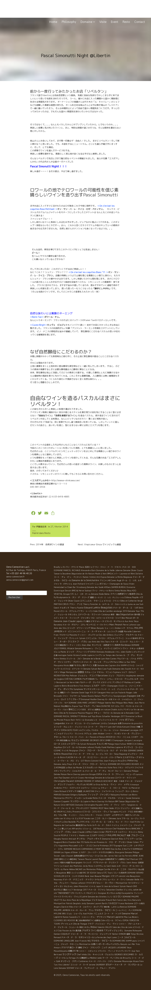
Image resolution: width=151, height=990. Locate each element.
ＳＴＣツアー (129, 838)
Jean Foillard (79, 583)
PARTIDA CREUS (61, 604)
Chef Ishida (82, 954)
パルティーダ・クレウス (89, 682)
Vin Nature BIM (111, 801)
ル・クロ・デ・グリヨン (115, 842)
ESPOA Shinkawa (97, 652)
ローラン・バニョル (122, 737)
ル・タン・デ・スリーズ (79, 597)
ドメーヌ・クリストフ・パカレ (112, 862)
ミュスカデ (79, 818)
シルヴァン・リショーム (90, 788)
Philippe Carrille (103, 869)
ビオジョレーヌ (97, 621)
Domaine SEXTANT (66, 968)
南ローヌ (73, 947)
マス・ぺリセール (127, 706)
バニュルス (98, 913)
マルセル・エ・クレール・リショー (105, 730)
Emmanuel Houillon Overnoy (93, 699)
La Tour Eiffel (129, 662)
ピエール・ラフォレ (114, 920)
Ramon (85, 577)
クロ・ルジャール (98, 618)
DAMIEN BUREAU (118, 587)
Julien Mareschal (80, 886)
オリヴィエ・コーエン (133, 747)
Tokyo (133, 934)
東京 (69, 872)
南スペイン (87, 665)
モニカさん (67, 811)
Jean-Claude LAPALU (82, 831)
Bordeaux (126, 644)
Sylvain (82, 638)
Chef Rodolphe (119, 828)
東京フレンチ (130, 815)
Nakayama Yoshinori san (121, 794)
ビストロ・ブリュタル (124, 679)
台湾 (120, 723)
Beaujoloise (61, 872)
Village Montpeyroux (68, 672)
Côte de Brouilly (122, 958)
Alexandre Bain (88, 570)
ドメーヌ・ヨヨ (129, 567)
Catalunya (106, 614)
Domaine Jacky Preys (63, 764)
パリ (101, 906)
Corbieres (83, 961)
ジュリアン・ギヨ (128, 808)
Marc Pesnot (115, 624)
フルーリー (118, 771)
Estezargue (134, 784)
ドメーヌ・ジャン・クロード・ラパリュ (90, 764)
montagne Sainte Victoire (69, 655)
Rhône (94, 927)
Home (53, 21)
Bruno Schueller (103, 716)
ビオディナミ (106, 682)
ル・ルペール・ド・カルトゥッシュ (113, 604)
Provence (77, 811)
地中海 (137, 614)
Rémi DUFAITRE (103, 706)
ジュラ (94, 900)
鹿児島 (78, 930)
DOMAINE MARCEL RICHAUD (67, 570)
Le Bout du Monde (74, 767)
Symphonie (78, 689)
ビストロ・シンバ (113, 618)
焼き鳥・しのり (110, 907)
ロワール (75, 743)
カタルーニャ (90, 672)
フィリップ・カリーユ (123, 791)
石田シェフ (90, 567)
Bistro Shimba (60, 658)
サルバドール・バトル (126, 658)
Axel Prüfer (88, 913)
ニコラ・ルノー (101, 818)
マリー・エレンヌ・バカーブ (104, 757)
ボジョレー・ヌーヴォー (103, 882)
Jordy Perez (88, 866)
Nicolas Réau (125, 590)
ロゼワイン (117, 648)
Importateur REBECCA (125, 744)
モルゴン (75, 740)
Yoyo (94, 716)
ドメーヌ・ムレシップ (107, 631)
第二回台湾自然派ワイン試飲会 (88, 920)
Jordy (83, 903)
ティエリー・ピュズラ (86, 635)
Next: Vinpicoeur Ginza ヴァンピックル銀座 (99, 544)
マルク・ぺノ (89, 706)
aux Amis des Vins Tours (99, 641)
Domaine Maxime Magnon (81, 713)
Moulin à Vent (101, 573)
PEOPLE (64, 835)
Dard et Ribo (67, 906)
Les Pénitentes (89, 869)
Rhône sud (86, 716)
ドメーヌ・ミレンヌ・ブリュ (96, 662)
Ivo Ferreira (127, 855)
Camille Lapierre (87, 655)
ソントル (91, 886)
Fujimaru (117, 672)
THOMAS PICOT (97, 808)
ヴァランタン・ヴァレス (71, 896)
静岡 (80, 947)
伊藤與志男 (41, 526)
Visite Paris (112, 767)
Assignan (102, 893)
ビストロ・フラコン (112, 601)
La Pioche (62, 652)
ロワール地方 (139, 903)
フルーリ (65, 737)
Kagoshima (63, 845)
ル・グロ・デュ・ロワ (75, 761)
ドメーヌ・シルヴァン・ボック (86, 907)
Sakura (100, 873)
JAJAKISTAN (88, 791)
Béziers (135, 917)
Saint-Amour (132, 862)
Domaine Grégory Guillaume (74, 794)
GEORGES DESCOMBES (124, 954)
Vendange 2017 (80, 889)
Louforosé (95, 723)
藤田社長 (79, 825)
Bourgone (119, 852)
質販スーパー (65, 692)
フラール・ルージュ (130, 818)
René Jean (89, 876)
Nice (113, 702)
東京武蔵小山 (65, 740)
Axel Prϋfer (135, 822)
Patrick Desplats (73, 903)
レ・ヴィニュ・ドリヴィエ (102, 648)
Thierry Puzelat (77, 607)
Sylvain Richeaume (88, 744)
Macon (81, 567)
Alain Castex (110, 658)
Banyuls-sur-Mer (127, 944)
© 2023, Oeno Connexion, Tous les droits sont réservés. (82, 975)
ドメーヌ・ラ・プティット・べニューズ (119, 774)
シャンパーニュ (92, 583)
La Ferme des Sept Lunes (106, 937)
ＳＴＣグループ (73, 699)
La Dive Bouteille (68, 822)
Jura (119, 818)
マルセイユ (64, 634)
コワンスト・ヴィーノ (106, 951)
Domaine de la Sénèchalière (85, 580)
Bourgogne (76, 862)
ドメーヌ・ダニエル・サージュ (78, 723)
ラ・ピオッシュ (66, 584)
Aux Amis (67, 900)
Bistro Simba (114, 590)
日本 (138, 696)
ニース (120, 937)
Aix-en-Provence (97, 842)
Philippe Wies (122, 703)
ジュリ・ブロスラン (117, 675)
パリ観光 (86, 621)
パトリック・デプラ (91, 862)
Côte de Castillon (105, 611)
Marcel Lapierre (115, 916)
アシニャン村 (105, 580)
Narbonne (129, 903)
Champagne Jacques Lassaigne (127, 740)
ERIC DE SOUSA (89, 873)
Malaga (111, 744)
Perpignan (73, 750)
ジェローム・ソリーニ (127, 686)
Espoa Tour (77, 706)
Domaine (87, 21)
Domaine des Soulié (121, 668)
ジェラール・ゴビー (74, 658)
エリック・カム (60, 726)
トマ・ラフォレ (127, 628)
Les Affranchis (75, 828)
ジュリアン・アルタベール (125, 634)
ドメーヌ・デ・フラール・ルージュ (88, 754)
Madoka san (84, 835)
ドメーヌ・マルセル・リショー (111, 798)
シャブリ (98, 655)
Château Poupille (131, 597)
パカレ (117, 652)
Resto (126, 21)
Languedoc (59, 723)
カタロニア (102, 835)
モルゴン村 (102, 743)
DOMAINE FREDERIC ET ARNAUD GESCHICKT (94, 781)
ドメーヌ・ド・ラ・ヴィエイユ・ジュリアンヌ (91, 934)
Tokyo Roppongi (120, 754)
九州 (58, 961)
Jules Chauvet (67, 856)
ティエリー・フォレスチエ (79, 815)
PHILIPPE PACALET (116, 835)
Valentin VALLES (104, 927)
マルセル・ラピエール (101, 940)
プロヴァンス (111, 831)
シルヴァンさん (84, 730)
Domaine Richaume (83, 648)
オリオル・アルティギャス (89, 838)
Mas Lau (127, 917)
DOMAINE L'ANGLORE (64, 940)
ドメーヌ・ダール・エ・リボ (125, 607)
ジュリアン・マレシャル (73, 733)
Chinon (133, 727)
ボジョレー (104, 583)
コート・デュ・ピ (61, 577)
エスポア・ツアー (99, 685)
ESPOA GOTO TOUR (69, 730)
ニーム (118, 910)
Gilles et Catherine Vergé (131, 601)
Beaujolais (107, 607)
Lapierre (87, 801)
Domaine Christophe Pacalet (89, 804)
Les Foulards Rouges (123, 692)
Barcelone (103, 675)
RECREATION (59, 675)
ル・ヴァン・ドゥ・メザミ (118, 784)
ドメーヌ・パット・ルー (79, 737)
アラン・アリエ (76, 604)
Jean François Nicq (113, 760)
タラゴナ (93, 692)
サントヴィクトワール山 (125, 951)
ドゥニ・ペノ (126, 910)
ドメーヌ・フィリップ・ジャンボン (75, 618)
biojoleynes (131, 675)
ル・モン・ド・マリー (121, 822)
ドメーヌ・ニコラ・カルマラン (124, 869)
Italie (95, 611)
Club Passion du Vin (66, 930)
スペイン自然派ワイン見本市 (122, 594)
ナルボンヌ (64, 607)
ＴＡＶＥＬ (73, 835)
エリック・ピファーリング (78, 628)
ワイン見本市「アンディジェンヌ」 (107, 930)
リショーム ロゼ (89, 828)
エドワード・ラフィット (125, 777)
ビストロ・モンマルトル (114, 621)
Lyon (103, 658)
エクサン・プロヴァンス (73, 662)
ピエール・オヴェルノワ (70, 611)
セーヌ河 (108, 699)
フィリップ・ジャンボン (98, 794)
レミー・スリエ (85, 845)
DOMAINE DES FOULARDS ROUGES (123, 764)
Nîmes (93, 628)
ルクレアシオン (124, 709)
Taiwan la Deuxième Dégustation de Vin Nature (74, 573)
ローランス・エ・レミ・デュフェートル (109, 597)
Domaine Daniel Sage (80, 692)
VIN (57, 740)
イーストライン (102, 624)
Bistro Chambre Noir (71, 842)
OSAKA (81, 876)
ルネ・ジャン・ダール (126, 866)
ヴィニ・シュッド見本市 (128, 638)
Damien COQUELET (62, 934)
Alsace (70, 648)
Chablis (114, 709)
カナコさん (115, 706)
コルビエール (129, 937)
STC (140, 859)
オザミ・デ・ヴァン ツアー (114, 805)
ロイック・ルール (70, 747)
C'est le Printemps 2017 (103, 845)
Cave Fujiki (107, 669)
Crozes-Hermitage (86, 777)
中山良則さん (66, 706)
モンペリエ (91, 624)
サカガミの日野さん (107, 852)
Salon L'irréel (98, 832)
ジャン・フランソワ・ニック (94, 947)
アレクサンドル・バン (85, 821)
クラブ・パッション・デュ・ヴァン (103, 923)
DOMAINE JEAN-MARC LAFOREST (83, 703)
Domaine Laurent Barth (97, 903)
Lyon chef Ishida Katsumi (118, 726)
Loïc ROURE (87, 784)
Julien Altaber (98, 733)
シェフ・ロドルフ (129, 672)
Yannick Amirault (69, 839)
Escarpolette (127, 893)
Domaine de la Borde (91, 658)
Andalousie (110, 651)
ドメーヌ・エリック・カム (121, 641)
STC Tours (108, 872)
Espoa (103, 577)
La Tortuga (71, 958)
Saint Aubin (111, 866)
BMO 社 (75, 590)
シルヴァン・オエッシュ (127, 832)
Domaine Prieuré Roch (107, 900)
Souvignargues (120, 696)
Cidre (103, 920)
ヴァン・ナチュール (100, 590)
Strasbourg (81, 587)
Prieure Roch (69, 720)
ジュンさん (128, 889)
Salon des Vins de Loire (122, 927)
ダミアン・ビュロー (73, 798)
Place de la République (81, 900)
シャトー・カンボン (113, 733)
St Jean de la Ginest (110, 886)
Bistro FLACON (66, 757)
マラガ (89, 883)
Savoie (128, 798)
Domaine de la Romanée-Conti (126, 713)
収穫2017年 (73, 951)
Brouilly (57, 567)
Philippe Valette (104, 703)
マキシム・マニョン (105, 672)
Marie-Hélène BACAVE (72, 869)
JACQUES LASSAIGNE (117, 947)
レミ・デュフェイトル (102, 720)
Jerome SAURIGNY (97, 964)
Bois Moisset (127, 618)
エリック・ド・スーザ (79, 964)
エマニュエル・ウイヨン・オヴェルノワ (102, 638)
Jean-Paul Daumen (62, 777)
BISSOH (109, 737)
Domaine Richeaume (133, 930)
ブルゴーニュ (137, 835)
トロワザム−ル (100, 866)
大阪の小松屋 (64, 862)
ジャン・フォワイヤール (104, 791)
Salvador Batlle (132, 879)
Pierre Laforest (130, 624)
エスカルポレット (90, 767)
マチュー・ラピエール (103, 713)
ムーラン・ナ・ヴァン (117, 879)
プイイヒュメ (66, 923)
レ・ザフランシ (99, 917)
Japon (98, 886)
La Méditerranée (94, 958)
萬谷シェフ (68, 889)
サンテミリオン (90, 689)
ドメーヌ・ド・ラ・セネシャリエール (77, 937)
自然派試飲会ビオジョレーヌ (85, 856)
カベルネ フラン (100, 879)
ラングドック (69, 954)
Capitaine (139, 774)
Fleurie (88, 859)
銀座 (92, 597)
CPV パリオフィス (78, 893)
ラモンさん (72, 614)
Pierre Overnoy (97, 801)
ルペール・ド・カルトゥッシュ (105, 825)
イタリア (114, 876)
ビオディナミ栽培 (74, 791)
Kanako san (89, 818)
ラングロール (76, 801)
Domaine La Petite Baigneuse (119, 577)
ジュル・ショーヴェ (74, 913)
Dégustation (127, 614)
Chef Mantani (131, 859)
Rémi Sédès (109, 808)
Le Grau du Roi (99, 784)
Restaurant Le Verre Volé (67, 682)
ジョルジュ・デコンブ (87, 675)
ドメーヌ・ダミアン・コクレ (74, 624)
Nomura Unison (104, 828)
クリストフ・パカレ (78, 641)
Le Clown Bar (70, 587)
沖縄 (138, 726)
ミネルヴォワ (127, 849)
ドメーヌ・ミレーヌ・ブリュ (82, 910)
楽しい (64, 828)
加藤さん (139, 808)
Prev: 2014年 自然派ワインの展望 (47, 544)
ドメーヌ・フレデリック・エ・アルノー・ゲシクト (95, 968)
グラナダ (65, 947)
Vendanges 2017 (118, 716)
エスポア (93, 835)
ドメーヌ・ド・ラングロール (127, 964)
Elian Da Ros (116, 849)
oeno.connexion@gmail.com (19, 579)
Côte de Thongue (80, 924)
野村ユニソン (75, 709)
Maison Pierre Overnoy (70, 774)
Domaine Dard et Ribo (112, 838)
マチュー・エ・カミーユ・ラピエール (116, 788)
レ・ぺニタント (76, 577)
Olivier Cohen (133, 842)
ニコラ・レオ (132, 845)
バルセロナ (112, 903)
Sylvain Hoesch (126, 886)
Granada (89, 719)
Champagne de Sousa (119, 583)
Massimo (73, 634)
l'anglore (131, 804)
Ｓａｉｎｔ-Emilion (112, 628)
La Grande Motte (90, 798)
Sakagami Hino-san (105, 692)
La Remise (122, 906)
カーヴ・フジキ (118, 720)
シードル (62, 958)
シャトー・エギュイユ (88, 951)
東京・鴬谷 (115, 614)
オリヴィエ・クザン (69, 961)
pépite (134, 941)
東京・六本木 (119, 781)
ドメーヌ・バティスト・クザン (101, 961)
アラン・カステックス (71, 788)
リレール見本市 (120, 872)
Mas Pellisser (71, 675)
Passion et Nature (98, 737)
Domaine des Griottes (97, 896)
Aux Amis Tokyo (131, 621)
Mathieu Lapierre (115, 747)
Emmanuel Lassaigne (129, 730)
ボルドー (110, 964)
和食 (128, 835)
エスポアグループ (130, 757)
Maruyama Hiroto (61, 665)
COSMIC (57, 750)
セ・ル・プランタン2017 (79, 808)
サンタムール (69, 818)
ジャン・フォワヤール (71, 696)
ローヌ (57, 743)
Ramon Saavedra (70, 917)
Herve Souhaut (85, 590)
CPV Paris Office (116, 662)
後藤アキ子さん (75, 665)
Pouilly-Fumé (100, 747)
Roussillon (66, 753)
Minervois (103, 767)
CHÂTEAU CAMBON (73, 679)
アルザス (86, 930)
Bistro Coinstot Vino (94, 760)
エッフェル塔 (76, 873)
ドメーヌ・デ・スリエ (83, 757)
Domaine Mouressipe (123, 961)
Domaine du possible (132, 723)
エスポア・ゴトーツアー (88, 852)
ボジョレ (129, 719)
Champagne (112, 685)
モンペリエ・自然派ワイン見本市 (106, 645)
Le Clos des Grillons (105, 634)
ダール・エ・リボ (103, 821)
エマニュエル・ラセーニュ (91, 600)
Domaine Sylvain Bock (92, 668)
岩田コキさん (84, 927)
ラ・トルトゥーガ (85, 917)
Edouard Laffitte (92, 607)
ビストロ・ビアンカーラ (73, 669)
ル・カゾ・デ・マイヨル (116, 750)
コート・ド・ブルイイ (97, 726)
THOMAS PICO (94, 577)
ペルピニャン (91, 893)
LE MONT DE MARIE (101, 849)
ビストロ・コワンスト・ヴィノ (95, 811)
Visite (102, 21)
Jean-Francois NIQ (83, 941)
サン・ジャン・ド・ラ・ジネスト (108, 567)
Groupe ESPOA (95, 774)
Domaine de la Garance (105, 777)
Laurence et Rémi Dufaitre (131, 573)
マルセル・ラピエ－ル (104, 910)
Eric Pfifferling (130, 760)
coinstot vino (124, 876)
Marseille (128, 631)
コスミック (65, 744)
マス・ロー (108, 754)
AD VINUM (58, 811)
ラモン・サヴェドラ (126, 767)
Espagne (131, 695)
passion (85, 774)
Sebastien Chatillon (114, 889)
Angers (57, 906)
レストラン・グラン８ (69, 567)
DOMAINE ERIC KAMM (122, 940)
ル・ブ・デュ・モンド (132, 655)
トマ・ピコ (67, 631)
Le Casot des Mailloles (71, 866)
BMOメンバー (113, 573)
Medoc (131, 703)
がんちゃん (68, 886)
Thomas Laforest (78, 883)
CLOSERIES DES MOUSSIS (64, 920)
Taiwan (81, 859)
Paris (119, 757)
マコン (117, 808)
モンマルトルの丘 (114, 893)
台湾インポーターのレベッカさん (105, 944)
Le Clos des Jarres (105, 856)
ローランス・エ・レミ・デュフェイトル (113, 689)
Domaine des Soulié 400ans (99, 587)
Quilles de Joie (133, 604)
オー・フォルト (96, 815)
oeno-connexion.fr (15, 576)
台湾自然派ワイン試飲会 (115, 859)
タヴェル (88, 733)
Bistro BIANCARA (133, 828)
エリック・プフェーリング (78, 651)
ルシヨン (117, 896)
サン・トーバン (86, 611)
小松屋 (120, 631)
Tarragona (114, 811)
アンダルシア (118, 682)
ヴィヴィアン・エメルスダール (72, 771)
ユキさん (103, 723)
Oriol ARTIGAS (68, 804)
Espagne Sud (120, 845)
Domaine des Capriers (106, 665)
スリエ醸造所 (81, 958)
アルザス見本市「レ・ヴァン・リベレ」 (98, 679)
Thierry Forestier (90, 604)
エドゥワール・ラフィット (89, 614)
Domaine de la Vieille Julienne (109, 570)
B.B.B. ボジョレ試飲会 (91, 709)
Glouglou (57, 839)
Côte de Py (63, 713)
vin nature (105, 709)
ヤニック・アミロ (126, 811)
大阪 (95, 665)
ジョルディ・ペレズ (74, 784)
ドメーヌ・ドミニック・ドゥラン (78, 879)
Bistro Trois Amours (82, 686)
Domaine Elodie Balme (100, 594)
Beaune (98, 876)
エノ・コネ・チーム (82, 594)
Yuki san (118, 856)
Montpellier (122, 883)
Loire (84, 896)
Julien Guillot (126, 652)
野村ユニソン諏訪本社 (68, 859)
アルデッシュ (107, 696)
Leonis (56, 862)
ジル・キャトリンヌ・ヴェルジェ (100, 954)
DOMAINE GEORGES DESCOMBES (96, 740)
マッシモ (65, 750)
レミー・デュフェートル (77, 727)
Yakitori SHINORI (119, 934)
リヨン (78, 645)
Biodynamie (62, 597)
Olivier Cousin (74, 600)
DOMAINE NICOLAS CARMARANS (78, 849)
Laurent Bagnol (98, 859)
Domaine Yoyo (134, 611)
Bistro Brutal (67, 685)
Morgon (106, 876)
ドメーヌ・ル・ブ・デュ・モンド (99, 771)
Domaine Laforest (87, 747)
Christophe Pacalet (64, 781)
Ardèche (58, 788)
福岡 (128, 934)
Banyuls (100, 628)
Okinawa (112, 818)
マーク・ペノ (108, 958)
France (121, 903)
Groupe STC (68, 594)
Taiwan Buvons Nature (91, 696)
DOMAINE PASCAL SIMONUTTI (67, 716)
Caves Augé (116, 580)
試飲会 (81, 672)
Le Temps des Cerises (113, 655)
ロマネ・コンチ (71, 876)
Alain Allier (86, 645)
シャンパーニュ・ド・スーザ (84, 631)
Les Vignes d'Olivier (69, 852)
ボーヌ (136, 618)
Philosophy (69, 21)
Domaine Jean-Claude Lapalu (68, 621)
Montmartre (85, 944)
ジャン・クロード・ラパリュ (92, 750)
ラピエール (79, 720)
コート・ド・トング (112, 913)
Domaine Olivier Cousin (133, 570)
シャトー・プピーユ (127, 924)
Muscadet (73, 845)
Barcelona (58, 624)
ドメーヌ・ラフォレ (97, 889)
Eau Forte (87, 825)
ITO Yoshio (85, 842)
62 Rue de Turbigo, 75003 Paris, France (26, 570)
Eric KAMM (122, 665)
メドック (73, 777)
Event (114, 21)
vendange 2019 (120, 611)
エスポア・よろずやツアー (114, 815)
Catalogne (112, 723)
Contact (139, 21)
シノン (110, 896)
